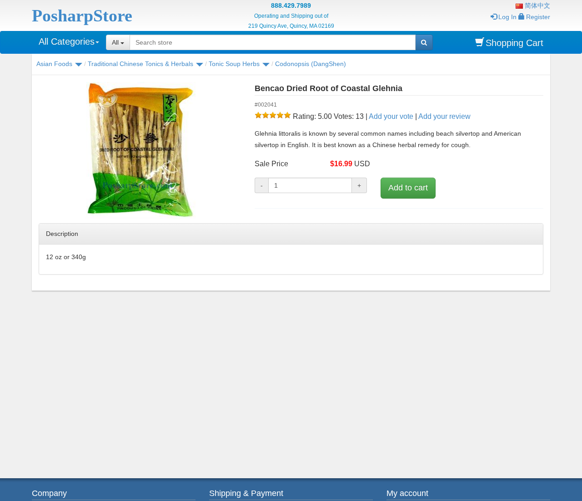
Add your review (444, 116)
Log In (507, 16)
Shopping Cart (514, 43)
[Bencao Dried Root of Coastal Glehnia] (140, 150)
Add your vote (391, 116)
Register (538, 16)
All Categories (67, 41)
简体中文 (536, 5)
